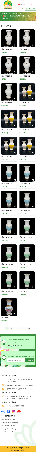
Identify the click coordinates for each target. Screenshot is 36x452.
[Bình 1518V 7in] (27, 119)
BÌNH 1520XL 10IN (25, 237)
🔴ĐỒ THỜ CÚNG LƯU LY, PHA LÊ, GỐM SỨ (16, 16)
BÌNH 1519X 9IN (6, 237)
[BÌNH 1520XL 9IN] (27, 280)
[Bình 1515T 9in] (9, 92)
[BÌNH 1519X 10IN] (9, 173)
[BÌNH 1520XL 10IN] (27, 226)
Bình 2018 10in (6, 318)
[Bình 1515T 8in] (27, 65)
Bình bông (5, 18)
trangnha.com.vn (24, 448)
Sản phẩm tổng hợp (15, 13)
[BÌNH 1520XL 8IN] (9, 280)
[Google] (13, 411)
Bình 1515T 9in (6, 103)
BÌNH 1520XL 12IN (7, 264)
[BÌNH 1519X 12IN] (27, 173)
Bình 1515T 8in (24, 76)
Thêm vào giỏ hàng (15, 45)
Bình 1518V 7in (24, 130)
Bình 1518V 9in (24, 157)
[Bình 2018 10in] (9, 307)
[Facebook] (8, 411)
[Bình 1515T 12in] (27, 38)
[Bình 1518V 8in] (9, 146)
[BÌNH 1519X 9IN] (9, 226)
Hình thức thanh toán (8, 426)
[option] (23, 4)
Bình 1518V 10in (25, 103)
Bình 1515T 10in (6, 49)
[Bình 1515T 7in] (9, 65)
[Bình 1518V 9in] (27, 146)
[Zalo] (3, 411)
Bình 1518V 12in (6, 130)
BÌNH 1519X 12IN (24, 183)
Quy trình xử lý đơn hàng (9, 422)
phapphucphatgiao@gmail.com (15, 389)
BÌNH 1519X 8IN (24, 210)
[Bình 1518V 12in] (9, 119)
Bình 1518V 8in (6, 157)
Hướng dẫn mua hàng (8, 429)
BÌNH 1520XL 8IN (7, 291)
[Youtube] (19, 411)
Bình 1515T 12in (24, 49)
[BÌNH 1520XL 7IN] (27, 253)
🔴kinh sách (22, 4)
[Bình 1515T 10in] (9, 38)
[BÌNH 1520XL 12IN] (9, 253)
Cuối (29, 328)
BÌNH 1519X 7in (6, 210)
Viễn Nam (22, 450)
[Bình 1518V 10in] (27, 92)
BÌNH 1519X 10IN (6, 183)
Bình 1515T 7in (6, 76)
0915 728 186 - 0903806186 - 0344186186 (19, 385)
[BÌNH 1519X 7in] (9, 199)
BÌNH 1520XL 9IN (25, 291)
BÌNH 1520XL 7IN (25, 264)
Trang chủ (4, 13)
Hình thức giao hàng (8, 419)
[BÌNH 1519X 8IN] (27, 199)
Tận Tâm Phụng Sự (7, 432)
